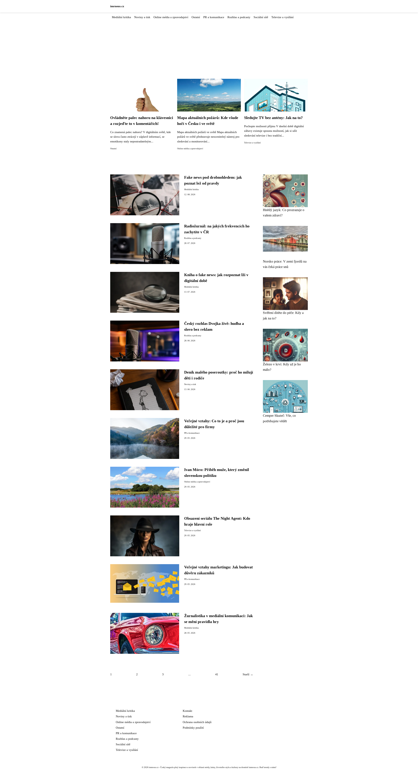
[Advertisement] (209, 44)
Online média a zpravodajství (170, 17)
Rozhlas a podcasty (238, 17)
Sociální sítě (261, 17)
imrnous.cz (117, 6)
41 (216, 674)
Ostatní (196, 17)
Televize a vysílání (282, 17)
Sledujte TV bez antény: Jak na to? (273, 118)
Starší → (248, 674)
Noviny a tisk (142, 17)
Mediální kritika (121, 17)
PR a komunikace (213, 17)
